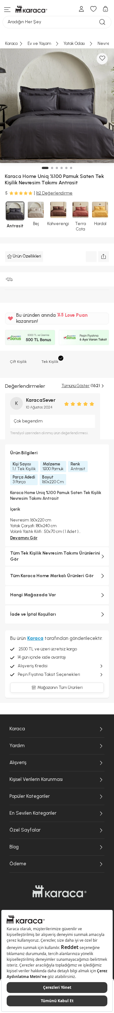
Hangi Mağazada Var (33, 595)
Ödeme (18, 864)
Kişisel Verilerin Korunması (36, 779)
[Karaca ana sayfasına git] (59, 891)
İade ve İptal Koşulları (33, 614)
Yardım (17, 745)
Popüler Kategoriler (30, 796)
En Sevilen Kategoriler (33, 813)
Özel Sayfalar (25, 830)
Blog (14, 847)
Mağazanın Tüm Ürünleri (60, 687)
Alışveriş (18, 762)
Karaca (17, 729)
